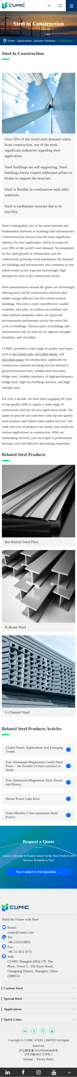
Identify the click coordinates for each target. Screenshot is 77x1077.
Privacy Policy (45, 1059)
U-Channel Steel (17, 712)
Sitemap (28, 1059)
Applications (24, 40)
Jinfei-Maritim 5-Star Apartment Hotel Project (37, 815)
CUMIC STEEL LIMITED (40, 1040)
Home (11, 40)
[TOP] (69, 1072)
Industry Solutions (44, 40)
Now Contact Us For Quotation (38, 872)
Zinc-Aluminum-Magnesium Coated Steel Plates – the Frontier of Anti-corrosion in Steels (37, 766)
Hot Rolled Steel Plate (21, 542)
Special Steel (13, 998)
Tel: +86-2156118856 (18, 939)
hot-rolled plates (13, 359)
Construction (65, 40)
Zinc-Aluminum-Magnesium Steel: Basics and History (37, 782)
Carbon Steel (13, 988)
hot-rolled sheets (46, 354)
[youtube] (53, 1072)
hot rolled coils (23, 354)
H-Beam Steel (15, 627)
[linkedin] (7, 1072)
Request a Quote (38, 841)
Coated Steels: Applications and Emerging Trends (37, 749)
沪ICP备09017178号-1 (38, 1054)
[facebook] (23, 1072)
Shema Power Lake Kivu (37, 798)
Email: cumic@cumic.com (20, 930)
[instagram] (38, 1072)
